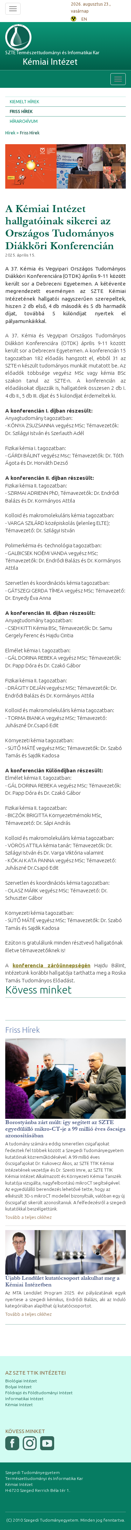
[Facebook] (12, 1443)
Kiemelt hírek (24, 101)
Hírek (10, 133)
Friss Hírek (21, 111)
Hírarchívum (24, 121)
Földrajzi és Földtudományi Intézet (39, 1392)
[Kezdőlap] (31, 37)
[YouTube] (47, 1443)
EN (84, 19)
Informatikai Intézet (24, 1398)
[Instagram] (30, 1443)
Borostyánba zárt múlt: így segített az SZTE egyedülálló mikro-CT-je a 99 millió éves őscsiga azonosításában (65, 1129)
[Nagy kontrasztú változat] (73, 18)
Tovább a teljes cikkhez (28, 1217)
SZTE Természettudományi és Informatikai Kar (52, 58)
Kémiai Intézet (19, 1404)
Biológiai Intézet (21, 1380)
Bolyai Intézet (18, 1386)
